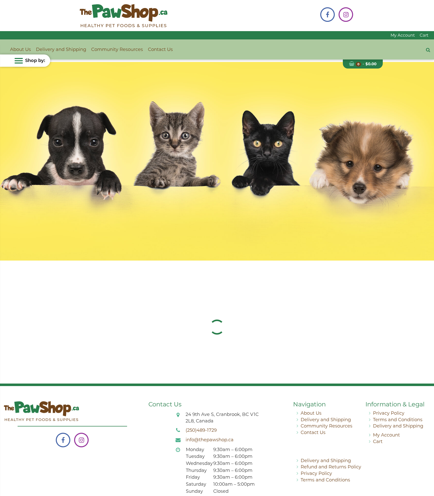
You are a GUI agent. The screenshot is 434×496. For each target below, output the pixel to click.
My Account (403, 35)
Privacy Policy (388, 413)
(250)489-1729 (201, 430)
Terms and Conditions (397, 419)
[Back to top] (426, 472)
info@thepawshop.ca (210, 440)
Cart (424, 35)
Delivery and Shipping (61, 49)
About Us (20, 49)
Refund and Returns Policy (331, 467)
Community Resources (117, 49)
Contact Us (160, 49)
